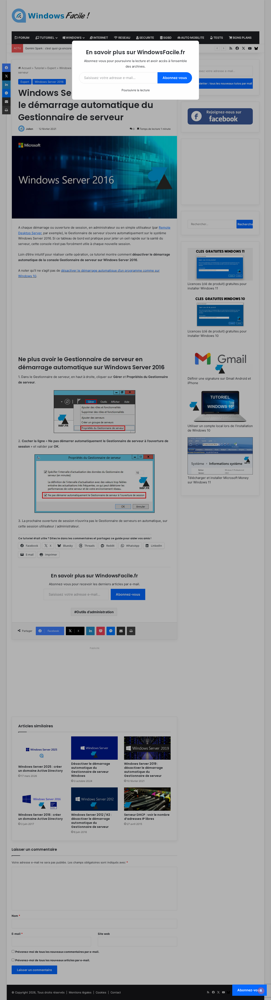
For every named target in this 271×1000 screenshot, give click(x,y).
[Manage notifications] (261, 990)
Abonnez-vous (175, 78)
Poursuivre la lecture (136, 90)
